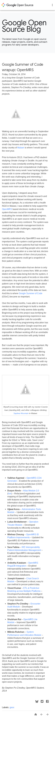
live (9, 493)
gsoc (12, 707)
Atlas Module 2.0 (31, 490)
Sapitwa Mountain (21, 413)
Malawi (20, 147)
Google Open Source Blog (24, 26)
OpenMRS (7, 209)
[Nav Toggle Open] (52, 5)
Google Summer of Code (30, 293)
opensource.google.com (17, 5)
